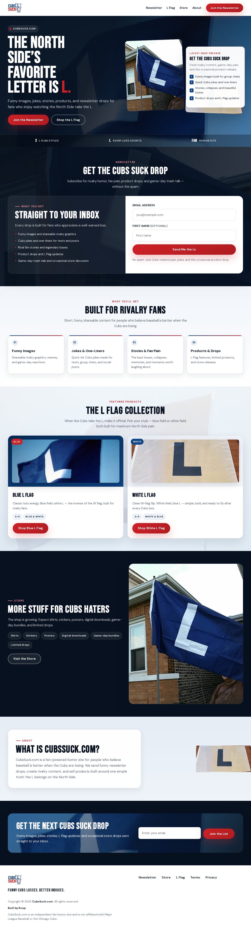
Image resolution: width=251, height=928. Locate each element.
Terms (195, 877)
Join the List (219, 834)
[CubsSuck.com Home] (15, 8)
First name (150, 226)
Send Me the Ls (184, 249)
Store (184, 8)
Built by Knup (17, 908)
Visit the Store (24, 659)
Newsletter (154, 8)
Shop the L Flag (68, 120)
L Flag (171, 8)
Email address (144, 205)
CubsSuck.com (42, 901)
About (196, 8)
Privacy (211, 877)
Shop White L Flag (151, 528)
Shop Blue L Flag (30, 528)
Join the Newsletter (224, 8)
